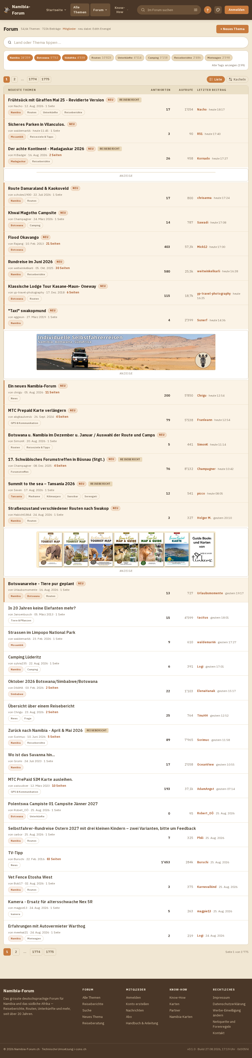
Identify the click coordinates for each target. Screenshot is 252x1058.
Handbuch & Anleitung (142, 1023)
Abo (129, 1017)
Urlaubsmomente (210, 593)
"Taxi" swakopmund (27, 310)
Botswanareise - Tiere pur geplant (41, 583)
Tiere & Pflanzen (21, 620)
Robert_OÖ (205, 813)
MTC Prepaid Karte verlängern (37, 410)
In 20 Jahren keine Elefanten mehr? (42, 608)
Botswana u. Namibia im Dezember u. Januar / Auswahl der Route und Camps (81, 435)
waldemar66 (206, 642)
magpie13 (204, 911)
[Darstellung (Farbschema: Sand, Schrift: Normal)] (218, 10)
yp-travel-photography (214, 293)
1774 (33, 79)
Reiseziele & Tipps (41, 136)
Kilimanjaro (54, 496)
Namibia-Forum (21, 10)
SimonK (202, 444)
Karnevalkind (207, 887)
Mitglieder (69, 29)
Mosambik (17, 136)
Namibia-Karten (181, 1017)
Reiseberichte (187, 57)
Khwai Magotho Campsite (32, 212)
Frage (28, 718)
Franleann (204, 420)
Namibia (20, 57)
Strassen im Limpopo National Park (41, 632)
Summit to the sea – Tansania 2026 (41, 483)
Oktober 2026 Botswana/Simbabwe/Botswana (53, 681)
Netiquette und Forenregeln (224, 1024)
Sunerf (202, 320)
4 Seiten (62, 416)
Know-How (120, 10)
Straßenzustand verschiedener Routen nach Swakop (58, 508)
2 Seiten (55, 155)
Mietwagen (218, 57)
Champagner (206, 469)
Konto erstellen (137, 1004)
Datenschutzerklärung (229, 1004)
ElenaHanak (206, 691)
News (14, 398)
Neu (110, 99)
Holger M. (204, 518)
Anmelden (237, 10)
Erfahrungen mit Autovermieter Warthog (46, 926)
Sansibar (72, 496)
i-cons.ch (80, 1049)
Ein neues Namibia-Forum (32, 386)
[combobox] (168, 10)
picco (201, 493)
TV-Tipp (15, 852)
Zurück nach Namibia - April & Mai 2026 (45, 730)
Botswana (47, 57)
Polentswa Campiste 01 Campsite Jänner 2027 (53, 803)
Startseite (54, 10)
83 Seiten (54, 859)
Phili (200, 838)
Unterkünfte (130, 57)
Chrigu (201, 395)
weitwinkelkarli (208, 271)
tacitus (202, 617)
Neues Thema (92, 1017)
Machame (34, 496)
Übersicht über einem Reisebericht (41, 706)
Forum (98, 10)
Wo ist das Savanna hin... (31, 754)
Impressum (221, 997)
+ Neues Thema (232, 29)
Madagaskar (18, 161)
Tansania (16, 496)
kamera (15, 914)
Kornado (203, 158)
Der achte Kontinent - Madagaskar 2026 (46, 148)
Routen (101, 57)
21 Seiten (53, 243)
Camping (158, 57)
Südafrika (75, 57)
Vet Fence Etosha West (30, 877)
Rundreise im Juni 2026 (30, 261)
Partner (175, 1010)
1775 (45, 79)
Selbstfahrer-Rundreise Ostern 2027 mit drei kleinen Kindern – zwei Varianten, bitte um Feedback (102, 828)
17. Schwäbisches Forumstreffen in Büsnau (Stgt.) (56, 459)
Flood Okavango (23, 237)
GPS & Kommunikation (24, 423)
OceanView (205, 764)
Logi (200, 666)
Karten (174, 1004)
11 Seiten (52, 392)
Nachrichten (135, 1010)
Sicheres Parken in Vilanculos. (36, 124)
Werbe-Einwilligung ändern (227, 1012)
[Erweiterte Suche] (195, 10)
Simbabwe (17, 694)
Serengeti (91, 496)
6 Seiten (73, 292)
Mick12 (202, 247)
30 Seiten (63, 268)
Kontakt (218, 1033)
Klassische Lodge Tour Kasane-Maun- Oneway (52, 286)
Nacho (202, 109)
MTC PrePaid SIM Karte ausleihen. (40, 779)
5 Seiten (54, 736)
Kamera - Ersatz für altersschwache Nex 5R (50, 901)
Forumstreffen (20, 471)
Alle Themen (79, 9)
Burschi (202, 862)
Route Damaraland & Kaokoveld (38, 188)
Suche (87, 1010)
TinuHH (202, 715)
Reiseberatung (93, 1023)
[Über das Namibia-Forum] (6, 10)
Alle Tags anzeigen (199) (228, 65)
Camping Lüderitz (24, 657)
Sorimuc (203, 740)
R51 (200, 134)
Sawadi (202, 222)
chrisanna (204, 198)
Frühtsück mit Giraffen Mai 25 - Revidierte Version (56, 99)
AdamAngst (205, 789)
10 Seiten (59, 785)
